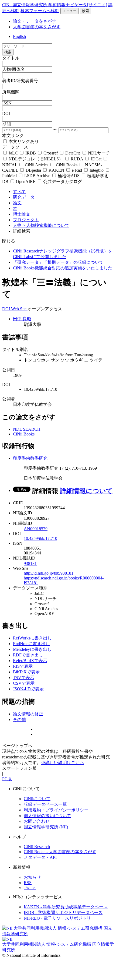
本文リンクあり (23, 141)
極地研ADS (69, 175)
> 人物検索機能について (46, 225)
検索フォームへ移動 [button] (40, 10)
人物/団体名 (13, 69)
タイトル (10, 58)
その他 (19, 719)
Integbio (96, 170)
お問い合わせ (37, 821)
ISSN (7, 103)
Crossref (50, 153)
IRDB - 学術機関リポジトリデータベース (63, 912)
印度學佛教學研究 (30, 458)
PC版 (7, 778)
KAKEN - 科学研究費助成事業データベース (66, 907)
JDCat (96, 159)
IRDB (30, 153)
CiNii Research (37, 846)
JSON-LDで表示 (28, 689)
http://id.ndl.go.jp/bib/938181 (48, 573)
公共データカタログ (62, 181)
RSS (28, 882)
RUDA (77, 159)
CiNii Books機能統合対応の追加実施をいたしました (62, 268)
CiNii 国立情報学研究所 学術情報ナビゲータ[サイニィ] (54, 4)
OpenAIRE (26, 181)
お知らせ (32, 877)
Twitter (30, 887)
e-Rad (77, 170)
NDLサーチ (98, 153)
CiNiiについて (37, 798)
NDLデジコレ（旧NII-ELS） (36, 159)
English (19, 36)
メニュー (70, 11)
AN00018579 (35, 528)
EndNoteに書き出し (31, 643)
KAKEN (56, 170)
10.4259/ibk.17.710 (40, 538)
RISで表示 (23, 666)
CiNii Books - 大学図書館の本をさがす (60, 851)
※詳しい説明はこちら (62, 762)
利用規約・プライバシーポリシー (56, 810)
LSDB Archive (37, 175)
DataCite (72, 153)
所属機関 (10, 92)
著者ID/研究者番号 (20, 80)
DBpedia (33, 170)
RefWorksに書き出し (32, 638)
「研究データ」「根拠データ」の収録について (58, 262)
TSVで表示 (23, 677)
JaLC (13, 153)
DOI (6, 113)
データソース (15, 147)
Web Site (19, 309)
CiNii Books (67, 165)
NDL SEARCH (26, 429)
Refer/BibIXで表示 (30, 660)
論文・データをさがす (34, 21)
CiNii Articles (36, 165)
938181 (30, 563)
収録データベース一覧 (45, 804)
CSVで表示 (24, 683)
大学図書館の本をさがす (36, 26)
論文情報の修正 (28, 714)
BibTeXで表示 (26, 672)
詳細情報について (86, 490)
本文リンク (13, 135)
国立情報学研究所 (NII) (46, 827)
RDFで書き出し (28, 655)
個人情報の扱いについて (47, 815)
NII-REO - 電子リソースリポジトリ (57, 918)
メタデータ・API (40, 857)
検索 (85, 11)
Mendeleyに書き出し (32, 649)
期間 (6, 124)
